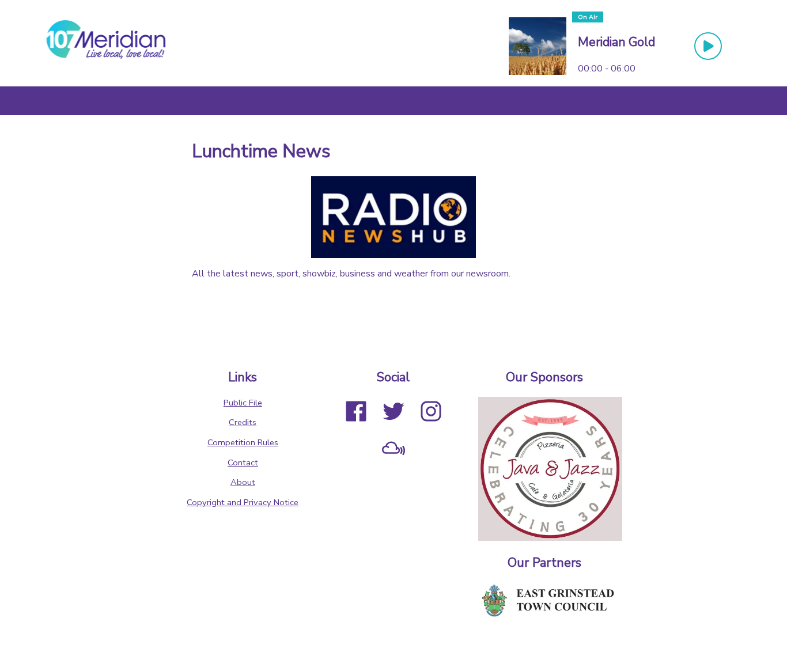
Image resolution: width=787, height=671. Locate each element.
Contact (243, 462)
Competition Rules (242, 442)
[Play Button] (708, 46)
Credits (242, 422)
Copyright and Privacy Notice (242, 502)
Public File (243, 402)
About (242, 482)
